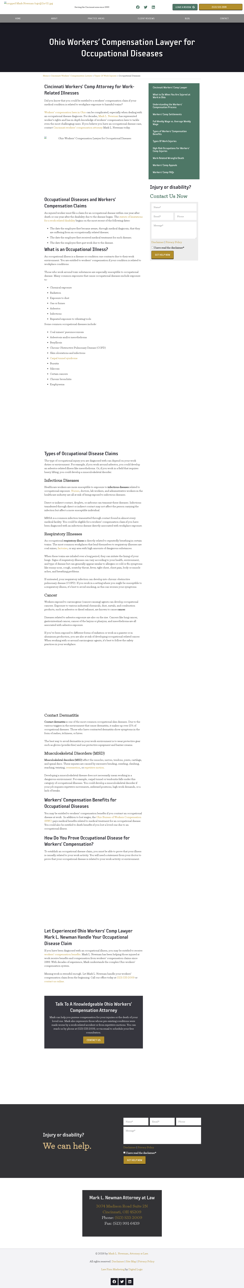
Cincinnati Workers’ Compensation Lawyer (71, 75)
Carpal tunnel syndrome (64, 358)
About (54, 18)
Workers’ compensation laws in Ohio (65, 112)
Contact (224, 18)
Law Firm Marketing (113, 1269)
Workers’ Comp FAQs (163, 172)
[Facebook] (137, 7)
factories (62, 548)
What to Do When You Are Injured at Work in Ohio (171, 96)
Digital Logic (135, 1269)
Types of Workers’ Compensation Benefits (170, 133)
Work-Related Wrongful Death (168, 158)
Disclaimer (157, 242)
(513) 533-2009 (125, 977)
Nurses (75, 490)
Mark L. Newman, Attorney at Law (128, 1253)
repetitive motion (94, 767)
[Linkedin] (153, 7)
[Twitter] (145, 7)
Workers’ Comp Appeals (165, 165)
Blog (187, 18)
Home (18, 18)
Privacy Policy (174, 242)
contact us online (54, 981)
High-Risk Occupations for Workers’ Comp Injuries (171, 149)
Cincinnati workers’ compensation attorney (78, 127)
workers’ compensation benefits (62, 954)
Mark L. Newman (108, 116)
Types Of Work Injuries (105, 75)
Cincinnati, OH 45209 (122, 1212)
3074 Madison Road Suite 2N (122, 1206)
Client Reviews (146, 18)
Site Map (131, 1261)
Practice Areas (96, 18)
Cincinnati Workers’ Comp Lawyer (170, 87)
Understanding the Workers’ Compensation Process (167, 106)
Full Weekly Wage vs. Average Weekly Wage (172, 123)
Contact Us (94, 1040)
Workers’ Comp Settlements (167, 114)
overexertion (73, 767)
